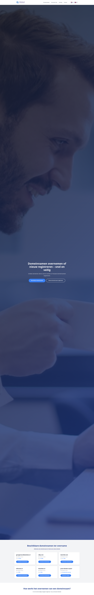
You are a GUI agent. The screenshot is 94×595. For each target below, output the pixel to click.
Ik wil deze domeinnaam (22, 561)
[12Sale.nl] (20, 2)
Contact (65, 2)
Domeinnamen (46, 2)
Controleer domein (65, 575)
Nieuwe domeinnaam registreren (55, 280)
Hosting (60, 2)
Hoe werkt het (54, 2)
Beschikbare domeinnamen (37, 280)
